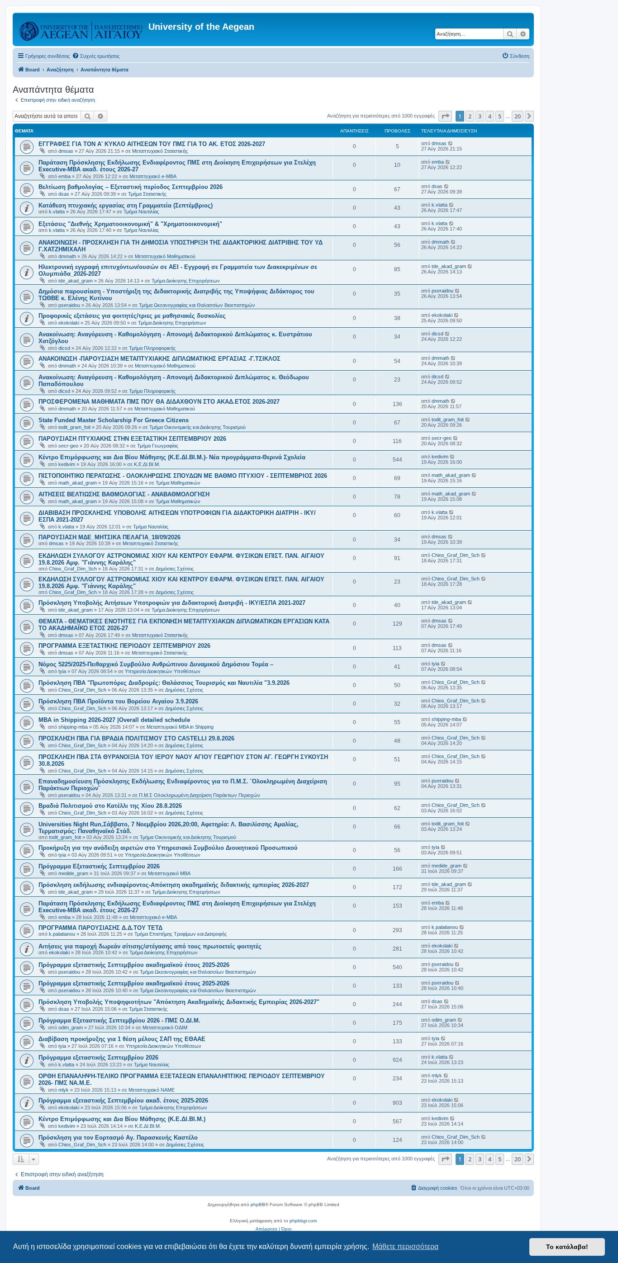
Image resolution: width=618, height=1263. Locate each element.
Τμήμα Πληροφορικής (152, 348)
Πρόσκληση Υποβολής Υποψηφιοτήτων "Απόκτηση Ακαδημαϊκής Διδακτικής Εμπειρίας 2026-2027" (178, 1002)
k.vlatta (57, 211)
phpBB (258, 1204)
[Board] (81, 29)
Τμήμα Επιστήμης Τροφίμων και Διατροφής (180, 934)
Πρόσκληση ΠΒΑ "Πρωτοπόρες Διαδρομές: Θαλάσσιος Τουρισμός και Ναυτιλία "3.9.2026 (164, 682)
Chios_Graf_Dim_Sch (73, 568)
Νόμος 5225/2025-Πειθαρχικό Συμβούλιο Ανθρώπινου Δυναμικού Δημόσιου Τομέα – (155, 664)
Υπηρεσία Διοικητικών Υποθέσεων (162, 671)
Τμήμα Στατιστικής (147, 194)
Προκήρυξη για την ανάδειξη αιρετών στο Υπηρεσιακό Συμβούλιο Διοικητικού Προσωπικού (168, 847)
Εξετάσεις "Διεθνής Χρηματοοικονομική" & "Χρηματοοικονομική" (130, 224)
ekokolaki (68, 322)
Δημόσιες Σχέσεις (175, 568)
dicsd (64, 348)
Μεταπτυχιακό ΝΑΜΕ (151, 1090)
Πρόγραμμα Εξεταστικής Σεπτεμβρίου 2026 (99, 866)
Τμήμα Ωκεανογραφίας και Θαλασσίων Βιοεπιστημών (197, 305)
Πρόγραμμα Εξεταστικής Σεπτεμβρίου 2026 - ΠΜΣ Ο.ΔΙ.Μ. (119, 1020)
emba (64, 176)
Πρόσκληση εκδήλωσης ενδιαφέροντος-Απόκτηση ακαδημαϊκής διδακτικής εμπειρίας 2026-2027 (173, 884)
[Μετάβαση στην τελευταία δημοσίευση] (451, 143)
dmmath (67, 256)
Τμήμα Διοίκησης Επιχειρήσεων (186, 280)
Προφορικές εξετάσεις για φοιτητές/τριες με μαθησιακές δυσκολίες (132, 315)
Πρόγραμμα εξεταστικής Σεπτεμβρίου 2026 (98, 1057)
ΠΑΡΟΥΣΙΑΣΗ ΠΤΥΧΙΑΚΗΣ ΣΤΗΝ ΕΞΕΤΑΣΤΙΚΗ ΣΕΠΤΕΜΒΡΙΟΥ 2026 (132, 438)
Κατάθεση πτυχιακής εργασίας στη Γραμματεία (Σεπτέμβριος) (125, 205)
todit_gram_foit (74, 427)
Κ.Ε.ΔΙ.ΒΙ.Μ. (147, 464)
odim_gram (70, 1027)
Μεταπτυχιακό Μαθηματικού (165, 256)
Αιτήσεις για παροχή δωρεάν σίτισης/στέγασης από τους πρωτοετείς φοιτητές (149, 946)
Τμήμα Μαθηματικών (178, 482)
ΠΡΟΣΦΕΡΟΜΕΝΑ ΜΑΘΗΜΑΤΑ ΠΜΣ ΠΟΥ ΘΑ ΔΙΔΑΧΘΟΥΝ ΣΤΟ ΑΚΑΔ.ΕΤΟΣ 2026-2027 (159, 401)
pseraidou (69, 305)
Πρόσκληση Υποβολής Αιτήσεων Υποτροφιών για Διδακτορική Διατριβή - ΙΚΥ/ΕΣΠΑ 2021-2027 (171, 602)
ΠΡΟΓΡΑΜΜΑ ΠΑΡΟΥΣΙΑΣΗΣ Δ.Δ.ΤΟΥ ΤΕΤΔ (100, 927)
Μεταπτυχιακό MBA (169, 873)
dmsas (65, 151)
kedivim (66, 464)
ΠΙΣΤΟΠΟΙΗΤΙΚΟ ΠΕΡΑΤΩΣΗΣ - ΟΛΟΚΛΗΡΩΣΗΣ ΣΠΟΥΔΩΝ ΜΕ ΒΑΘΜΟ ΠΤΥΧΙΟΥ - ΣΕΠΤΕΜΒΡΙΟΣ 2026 (182, 475)
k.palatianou (62, 934)
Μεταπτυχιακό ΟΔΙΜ (165, 1027)
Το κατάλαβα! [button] (567, 1246)
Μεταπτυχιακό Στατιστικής (160, 151)
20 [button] (517, 116)
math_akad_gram (77, 482)
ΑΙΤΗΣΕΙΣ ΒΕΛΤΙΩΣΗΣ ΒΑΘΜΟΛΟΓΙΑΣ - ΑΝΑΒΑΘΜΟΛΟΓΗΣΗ (123, 494)
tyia (62, 671)
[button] (445, 116)
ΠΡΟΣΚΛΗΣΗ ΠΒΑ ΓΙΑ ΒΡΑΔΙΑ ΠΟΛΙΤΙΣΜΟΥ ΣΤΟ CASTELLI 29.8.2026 (136, 738)
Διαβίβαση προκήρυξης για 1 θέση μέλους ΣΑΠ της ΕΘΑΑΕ (121, 1039)
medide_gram (73, 873)
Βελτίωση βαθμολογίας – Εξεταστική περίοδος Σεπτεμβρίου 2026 (130, 187)
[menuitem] (95, 56)
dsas (63, 194)
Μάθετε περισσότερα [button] (405, 1246)
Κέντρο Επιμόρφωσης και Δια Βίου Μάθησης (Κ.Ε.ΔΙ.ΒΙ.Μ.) (121, 1119)
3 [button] (479, 116)
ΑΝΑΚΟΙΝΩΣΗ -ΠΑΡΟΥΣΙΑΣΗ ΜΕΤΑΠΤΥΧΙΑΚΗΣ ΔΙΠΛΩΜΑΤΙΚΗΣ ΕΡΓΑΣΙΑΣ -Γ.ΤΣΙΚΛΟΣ (159, 358)
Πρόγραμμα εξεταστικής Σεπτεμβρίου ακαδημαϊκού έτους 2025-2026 (133, 964)
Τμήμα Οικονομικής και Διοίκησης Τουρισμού (197, 427)
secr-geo (68, 445)
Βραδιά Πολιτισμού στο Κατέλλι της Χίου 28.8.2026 (110, 805)
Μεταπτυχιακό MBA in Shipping (180, 727)
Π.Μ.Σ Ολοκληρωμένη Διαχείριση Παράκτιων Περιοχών (199, 795)
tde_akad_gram (75, 280)
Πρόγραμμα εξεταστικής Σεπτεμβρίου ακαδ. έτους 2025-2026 (123, 1100)
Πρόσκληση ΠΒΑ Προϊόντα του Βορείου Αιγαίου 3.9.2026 (118, 701)
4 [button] (489, 116)
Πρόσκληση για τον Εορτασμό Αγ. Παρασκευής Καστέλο (118, 1137)
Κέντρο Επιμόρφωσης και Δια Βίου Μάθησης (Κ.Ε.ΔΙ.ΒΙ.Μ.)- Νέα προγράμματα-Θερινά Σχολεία (171, 457)
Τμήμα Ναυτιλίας (141, 211)
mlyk (63, 1090)
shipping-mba (73, 727)
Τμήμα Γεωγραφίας (157, 445)
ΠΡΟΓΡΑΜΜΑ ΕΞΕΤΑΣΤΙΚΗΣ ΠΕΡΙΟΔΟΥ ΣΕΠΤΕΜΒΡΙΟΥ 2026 (124, 645)
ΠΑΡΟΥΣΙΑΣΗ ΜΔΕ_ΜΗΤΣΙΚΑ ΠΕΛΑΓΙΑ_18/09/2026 (109, 537)
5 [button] (499, 116)
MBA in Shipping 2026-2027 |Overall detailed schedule (114, 719)
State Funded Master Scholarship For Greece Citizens (113, 420)
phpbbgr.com (303, 1220)
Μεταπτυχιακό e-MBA (152, 176)
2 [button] (469, 116)
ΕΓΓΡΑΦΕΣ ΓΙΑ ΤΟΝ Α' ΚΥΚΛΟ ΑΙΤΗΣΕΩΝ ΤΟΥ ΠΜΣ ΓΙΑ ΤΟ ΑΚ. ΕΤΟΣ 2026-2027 (151, 144)
